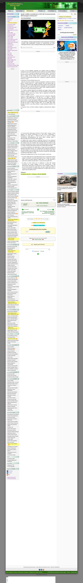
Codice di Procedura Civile (13, 241)
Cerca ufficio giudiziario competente (12, 226)
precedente (26, 209)
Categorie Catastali (11, 360)
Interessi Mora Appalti (12, 162)
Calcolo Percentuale (12, 428)
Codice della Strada (12, 242)
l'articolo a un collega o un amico (67, 18)
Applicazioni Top (11, 465)
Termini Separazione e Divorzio (12, 174)
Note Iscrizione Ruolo (12, 229)
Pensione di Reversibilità (13, 354)
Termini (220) (10, 55)
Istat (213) (10, 58)
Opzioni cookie (74, 572)
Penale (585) (10, 32)
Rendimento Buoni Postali (13, 376)
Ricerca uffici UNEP (11, 227)
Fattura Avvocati (11, 257)
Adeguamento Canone (12, 123)
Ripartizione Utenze (12, 433)
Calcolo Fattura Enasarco (13, 292)
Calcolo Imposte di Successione (11, 349)
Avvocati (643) (10, 28)
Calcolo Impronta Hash (12, 232)
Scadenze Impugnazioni (12, 184)
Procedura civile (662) (12, 27)
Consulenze (51, 11)
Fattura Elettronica (11, 277)
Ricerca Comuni (11, 442)
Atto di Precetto (11, 215)
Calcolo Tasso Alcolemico (13, 415)
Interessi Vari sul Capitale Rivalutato (13, 121)
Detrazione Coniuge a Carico (12, 386)
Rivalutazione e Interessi (13, 117)
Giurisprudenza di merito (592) (13, 31)
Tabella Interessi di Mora (13, 161)
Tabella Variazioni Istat (12, 132)
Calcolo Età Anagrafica (12, 440)
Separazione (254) (11, 40)
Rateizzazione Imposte (12, 404)
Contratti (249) (10, 44)
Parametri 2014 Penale (12, 260)
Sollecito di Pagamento (12, 210)
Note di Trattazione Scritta (13, 209)
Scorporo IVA (10, 427)
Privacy (68, 572)
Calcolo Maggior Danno (12, 150)
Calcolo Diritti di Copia (12, 194)
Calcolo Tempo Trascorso (13, 423)
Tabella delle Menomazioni (13, 331)
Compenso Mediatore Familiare (12, 290)
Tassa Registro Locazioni (13, 368)
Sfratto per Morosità (12, 213)
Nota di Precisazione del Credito (12, 217)
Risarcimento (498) (11, 33)
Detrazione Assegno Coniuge (12, 396)
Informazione (30, 11)
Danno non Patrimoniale (12, 315)
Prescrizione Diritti (11, 417)
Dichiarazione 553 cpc (12, 222)
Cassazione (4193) (11, 24)
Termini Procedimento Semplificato (12, 177)
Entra (75, 14)
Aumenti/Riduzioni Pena (12, 335)
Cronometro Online (11, 454)
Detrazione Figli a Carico (13, 383)
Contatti (72, 11)
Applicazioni (19, 11)
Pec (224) (10, 53)
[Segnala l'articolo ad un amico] (53, 47)
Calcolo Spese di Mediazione (11, 297)
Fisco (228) (10, 49)
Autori (9, 21)
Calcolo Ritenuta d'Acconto (13, 304)
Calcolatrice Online (11, 307)
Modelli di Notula (11, 272)
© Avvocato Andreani (11, 478)
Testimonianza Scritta (12, 236)
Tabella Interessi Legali (12, 159)
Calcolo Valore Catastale (13, 358)
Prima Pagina (10, 18)
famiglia (67, 25)
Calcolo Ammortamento (12, 153)
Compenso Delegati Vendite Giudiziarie (13, 287)
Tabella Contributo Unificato (13, 193)
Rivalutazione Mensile (12, 119)
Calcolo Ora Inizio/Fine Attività (12, 425)
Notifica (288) (10, 36)
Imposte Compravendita (12, 365)
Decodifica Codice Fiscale (13, 436)
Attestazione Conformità (12, 200)
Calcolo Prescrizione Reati (13, 340)
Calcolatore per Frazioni (12, 446)
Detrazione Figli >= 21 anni (13, 382)
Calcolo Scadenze (11, 168)
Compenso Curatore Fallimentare (12, 285)
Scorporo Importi (11, 256)
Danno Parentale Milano (12, 318)
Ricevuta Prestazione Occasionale (12, 294)
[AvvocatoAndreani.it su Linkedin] (41, 569)
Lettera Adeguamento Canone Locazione (12, 126)
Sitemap (40, 572)
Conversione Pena (11, 337)
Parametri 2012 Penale (12, 268)
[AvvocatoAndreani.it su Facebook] (40, 569)
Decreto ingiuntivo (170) (12, 66)
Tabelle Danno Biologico (12, 326)
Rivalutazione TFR (11, 138)
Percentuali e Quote (12, 430)
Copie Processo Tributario (13, 196)
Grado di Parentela (11, 355)
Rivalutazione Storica (12, 129)
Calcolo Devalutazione (12, 127)
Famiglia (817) (10, 25)
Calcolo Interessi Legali (12, 144)
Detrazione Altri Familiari (13, 387)
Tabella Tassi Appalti (12, 164)
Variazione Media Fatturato (13, 431)
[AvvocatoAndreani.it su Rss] (43, 569)
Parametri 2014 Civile (12, 259)
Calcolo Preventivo (11, 306)
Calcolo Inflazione (11, 139)
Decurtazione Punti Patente (13, 414)
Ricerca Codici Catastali (12, 361)
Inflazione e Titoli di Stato (13, 141)
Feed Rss (9, 20)
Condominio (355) (11, 35)
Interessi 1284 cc (11, 152)
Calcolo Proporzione (12, 448)
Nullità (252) (10, 43)
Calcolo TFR (10, 410)
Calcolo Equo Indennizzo (13, 324)
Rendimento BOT (11, 373)
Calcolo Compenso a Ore (13, 300)
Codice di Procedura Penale (12, 342)
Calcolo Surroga (11, 155)
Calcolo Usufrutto (11, 351)
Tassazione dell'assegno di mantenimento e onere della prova (28, 212)
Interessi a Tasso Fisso (12, 147)
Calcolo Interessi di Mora (13, 146)
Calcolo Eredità (11, 346)
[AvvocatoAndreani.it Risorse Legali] (15, 4)
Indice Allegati (10, 223)
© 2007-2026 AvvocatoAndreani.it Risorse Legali (56, 572)
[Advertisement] (12, 89)
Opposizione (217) (11, 57)
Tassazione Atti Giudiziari (13, 235)
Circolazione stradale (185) (13, 65)
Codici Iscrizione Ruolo (12, 230)
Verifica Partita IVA (11, 437)
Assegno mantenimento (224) (12, 51)
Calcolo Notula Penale (12, 274)
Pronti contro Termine (12, 375)
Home (9, 11)
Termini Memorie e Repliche (11, 172)
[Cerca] (49, 249)
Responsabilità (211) (12, 59)
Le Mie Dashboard (11, 114)
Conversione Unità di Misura (12, 450)
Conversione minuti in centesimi (12, 453)
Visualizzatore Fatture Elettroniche (12, 254)
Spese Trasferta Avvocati (13, 263)
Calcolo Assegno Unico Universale (12, 408)
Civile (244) (10, 46)
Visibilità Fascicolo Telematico (11, 207)
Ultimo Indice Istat (11, 133)
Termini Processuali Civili (13, 169)
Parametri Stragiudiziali (12, 262)
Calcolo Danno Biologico (13, 311)
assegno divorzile (68, 27)
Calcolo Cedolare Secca (12, 367)
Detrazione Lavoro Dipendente (11, 390)
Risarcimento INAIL (11, 323)
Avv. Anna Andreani (26, 18)
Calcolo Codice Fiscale (12, 434)
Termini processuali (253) (13, 42)
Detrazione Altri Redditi (12, 392)
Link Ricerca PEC (11, 458)
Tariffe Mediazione (11, 298)
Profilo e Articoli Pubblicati (42, 205)
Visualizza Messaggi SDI (13, 279)
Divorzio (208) (10, 61)
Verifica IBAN (10, 439)
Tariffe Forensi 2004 (12, 269)
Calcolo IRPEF (10, 380)
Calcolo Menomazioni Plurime (12, 321)
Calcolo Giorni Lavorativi (13, 421)
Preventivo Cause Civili (12, 246)
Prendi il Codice (38, 239)
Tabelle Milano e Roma (12, 330)
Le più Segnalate (11, 466)
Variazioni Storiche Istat (12, 130)
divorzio (60, 27)
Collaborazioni (61, 11)
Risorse (40, 11)
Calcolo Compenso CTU (12, 282)
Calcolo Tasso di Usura (12, 156)
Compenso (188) (11, 63)
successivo (49, 209)
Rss (9, 474)
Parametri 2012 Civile (12, 266)
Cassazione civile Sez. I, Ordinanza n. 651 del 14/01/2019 (33, 174)
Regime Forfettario (11, 406)
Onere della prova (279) (12, 39)
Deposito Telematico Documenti (12, 204)
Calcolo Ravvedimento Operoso (12, 403)
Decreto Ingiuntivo (11, 212)
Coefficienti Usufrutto (12, 352)
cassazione (60, 25)
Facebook (10, 471)
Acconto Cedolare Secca (13, 400)
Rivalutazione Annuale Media (12, 136)
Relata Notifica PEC (12, 202)
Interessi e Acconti (11, 149)
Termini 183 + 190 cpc (12, 179)
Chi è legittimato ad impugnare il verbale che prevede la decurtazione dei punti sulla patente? (47, 213)
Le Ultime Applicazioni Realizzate (12, 461)
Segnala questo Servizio (39, 244)
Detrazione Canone (11, 397)
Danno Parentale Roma (12, 317)
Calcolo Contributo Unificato (13, 191)
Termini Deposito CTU (12, 187)
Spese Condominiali (12, 370)
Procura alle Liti (11, 199)
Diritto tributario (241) (12, 47)
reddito (59, 29)
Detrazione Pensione (12, 393)
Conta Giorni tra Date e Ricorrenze (12, 419)
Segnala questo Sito (11, 477)
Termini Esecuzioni (11, 180)
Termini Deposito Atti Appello (12, 183)
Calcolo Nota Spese (12, 271)
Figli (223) (10, 54)
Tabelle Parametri (11, 265)
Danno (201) (10, 62)
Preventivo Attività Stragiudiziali (11, 248)
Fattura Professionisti (12, 281)
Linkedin (10, 472)
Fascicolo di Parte (11, 197)
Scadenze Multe (11, 186)
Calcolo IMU (10, 357)
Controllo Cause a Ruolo (13, 233)
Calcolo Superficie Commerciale (11, 364)
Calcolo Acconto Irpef (12, 399)
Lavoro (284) (10, 38)
